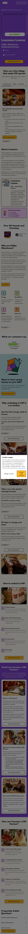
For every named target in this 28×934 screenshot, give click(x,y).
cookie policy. (21, 468)
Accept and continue (21, 474)
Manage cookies (9, 473)
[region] (14, 467)
